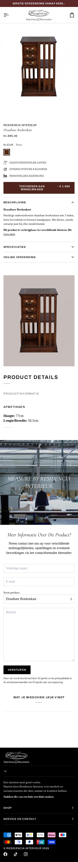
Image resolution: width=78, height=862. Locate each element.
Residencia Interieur (20, 125)
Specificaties (14, 246)
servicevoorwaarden (17, 682)
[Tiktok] (15, 854)
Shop (7, 807)
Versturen (17, 669)
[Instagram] (26, 854)
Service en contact (19, 818)
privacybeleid (62, 678)
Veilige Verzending (19, 257)
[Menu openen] (9, 15)
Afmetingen (14, 406)
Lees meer (9, 234)
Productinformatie (21, 393)
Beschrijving (14, 202)
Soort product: (11, 592)
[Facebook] (5, 854)
